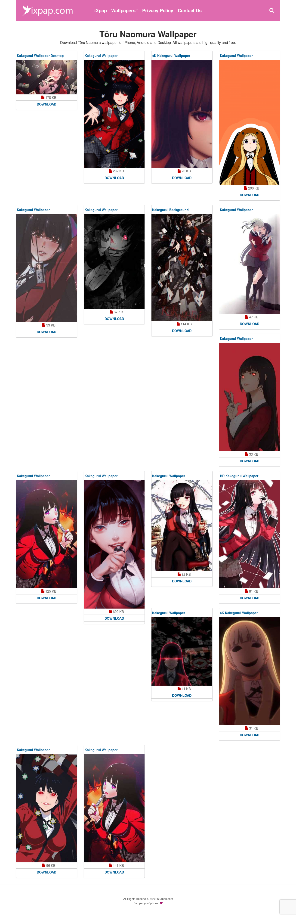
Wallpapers (123, 10)
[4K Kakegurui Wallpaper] (181, 114)
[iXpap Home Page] (47, 9)
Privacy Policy (157, 10)
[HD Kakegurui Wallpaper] (249, 534)
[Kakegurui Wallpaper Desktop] (46, 77)
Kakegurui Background (170, 209)
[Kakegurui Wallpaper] (114, 114)
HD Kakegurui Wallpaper (239, 475)
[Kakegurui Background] (181, 267)
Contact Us (190, 10)
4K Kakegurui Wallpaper (171, 55)
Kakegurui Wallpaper (101, 55)
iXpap (100, 10)
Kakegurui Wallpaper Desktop (40, 55)
